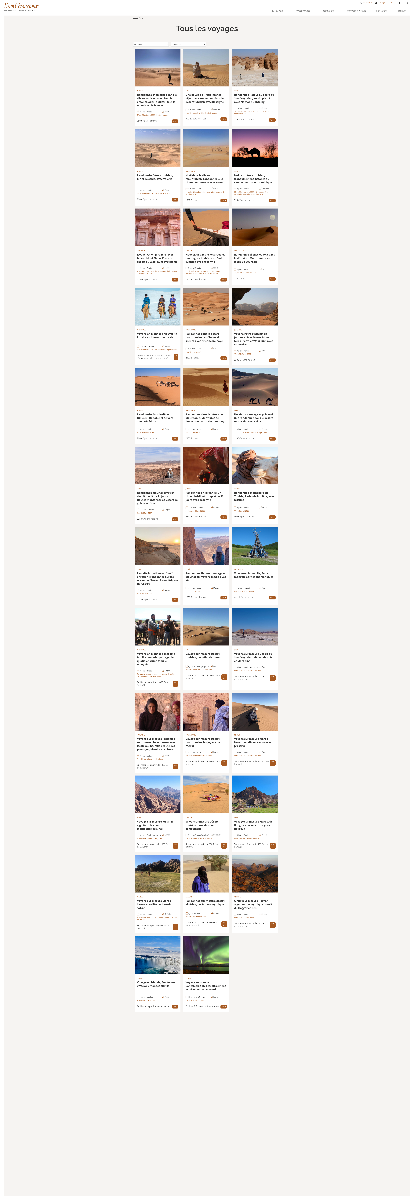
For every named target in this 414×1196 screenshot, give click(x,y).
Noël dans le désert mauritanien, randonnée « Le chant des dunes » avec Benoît (205, 178)
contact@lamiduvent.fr (385, 3)
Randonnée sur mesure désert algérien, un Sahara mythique (205, 902)
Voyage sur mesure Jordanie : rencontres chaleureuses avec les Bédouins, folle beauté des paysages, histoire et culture (156, 744)
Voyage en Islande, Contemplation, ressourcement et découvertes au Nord (206, 985)
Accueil (135, 18)
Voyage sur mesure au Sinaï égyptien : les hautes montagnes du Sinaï (155, 825)
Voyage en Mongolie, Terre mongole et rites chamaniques (253, 575)
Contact (402, 11)
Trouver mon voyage (356, 11)
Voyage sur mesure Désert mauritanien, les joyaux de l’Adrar (203, 742)
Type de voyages (303, 11)
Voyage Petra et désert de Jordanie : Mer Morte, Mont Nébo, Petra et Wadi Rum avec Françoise (253, 339)
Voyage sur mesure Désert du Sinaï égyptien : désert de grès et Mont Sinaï (253, 657)
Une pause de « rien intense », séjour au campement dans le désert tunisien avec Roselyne (205, 98)
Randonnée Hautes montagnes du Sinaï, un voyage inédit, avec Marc (206, 576)
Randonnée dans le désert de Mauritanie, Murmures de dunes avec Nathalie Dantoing (205, 418)
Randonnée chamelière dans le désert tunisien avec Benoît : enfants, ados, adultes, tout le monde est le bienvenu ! (157, 100)
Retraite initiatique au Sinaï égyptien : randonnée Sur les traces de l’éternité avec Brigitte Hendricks (157, 578)
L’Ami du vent (277, 11)
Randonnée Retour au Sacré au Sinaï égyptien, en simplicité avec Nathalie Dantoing (254, 98)
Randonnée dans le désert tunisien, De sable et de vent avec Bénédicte (155, 418)
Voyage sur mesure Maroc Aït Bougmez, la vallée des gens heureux (253, 825)
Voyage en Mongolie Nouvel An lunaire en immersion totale (157, 335)
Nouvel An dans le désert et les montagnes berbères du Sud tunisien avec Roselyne (205, 258)
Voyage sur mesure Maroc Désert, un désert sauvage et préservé (252, 742)
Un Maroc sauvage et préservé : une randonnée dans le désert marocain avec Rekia (254, 418)
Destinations (328, 11)
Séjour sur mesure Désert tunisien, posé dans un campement (202, 825)
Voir (174, 121)
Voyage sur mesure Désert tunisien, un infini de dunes (203, 655)
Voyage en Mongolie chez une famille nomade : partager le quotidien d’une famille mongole (156, 659)
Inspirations (381, 11)
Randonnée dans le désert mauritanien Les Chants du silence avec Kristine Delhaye (204, 337)
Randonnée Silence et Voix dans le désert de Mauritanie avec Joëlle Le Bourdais (254, 258)
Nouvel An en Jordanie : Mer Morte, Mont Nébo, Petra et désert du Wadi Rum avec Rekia (157, 258)
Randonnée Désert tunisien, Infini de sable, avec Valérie (155, 177)
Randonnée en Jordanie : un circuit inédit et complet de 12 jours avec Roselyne (204, 496)
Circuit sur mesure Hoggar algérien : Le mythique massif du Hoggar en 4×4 (253, 904)
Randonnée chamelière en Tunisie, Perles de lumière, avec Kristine (254, 496)
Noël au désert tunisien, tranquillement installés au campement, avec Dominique (253, 178)
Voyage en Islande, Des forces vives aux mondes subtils (156, 984)
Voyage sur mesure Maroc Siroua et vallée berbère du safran (154, 904)
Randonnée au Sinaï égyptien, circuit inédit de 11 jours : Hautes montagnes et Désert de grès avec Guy (157, 498)
